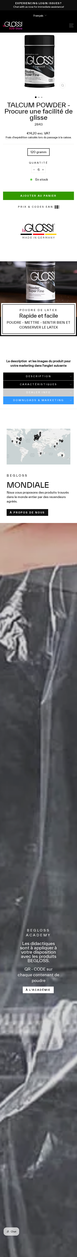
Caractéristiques (38, 384)
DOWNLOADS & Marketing (38, 400)
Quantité (38, 162)
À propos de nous (27, 512)
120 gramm (38, 152)
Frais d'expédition (16, 137)
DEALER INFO (38, 392)
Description (38, 376)
